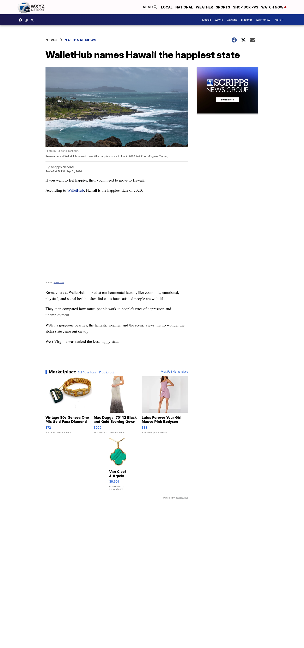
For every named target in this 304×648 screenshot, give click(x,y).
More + (279, 20)
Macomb (246, 20)
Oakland (232, 20)
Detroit (206, 20)
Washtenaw (263, 20)
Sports (223, 7)
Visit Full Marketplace (174, 371)
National (184, 7)
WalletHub (75, 190)
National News (81, 40)
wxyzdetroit (21, 20)
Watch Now (272, 7)
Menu (148, 7)
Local (166, 7)
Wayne (219, 20)
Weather (204, 7)
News (51, 40)
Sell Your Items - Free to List (96, 372)
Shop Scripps (245, 7)
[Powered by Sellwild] (182, 497)
